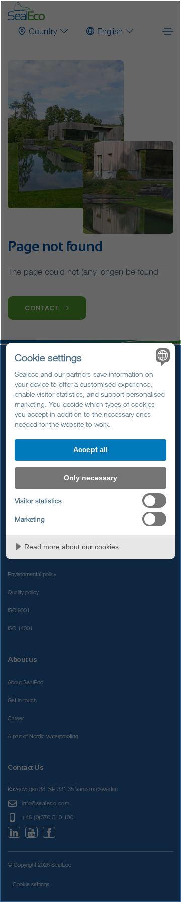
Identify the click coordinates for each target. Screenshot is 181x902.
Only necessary (90, 478)
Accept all (90, 449)
